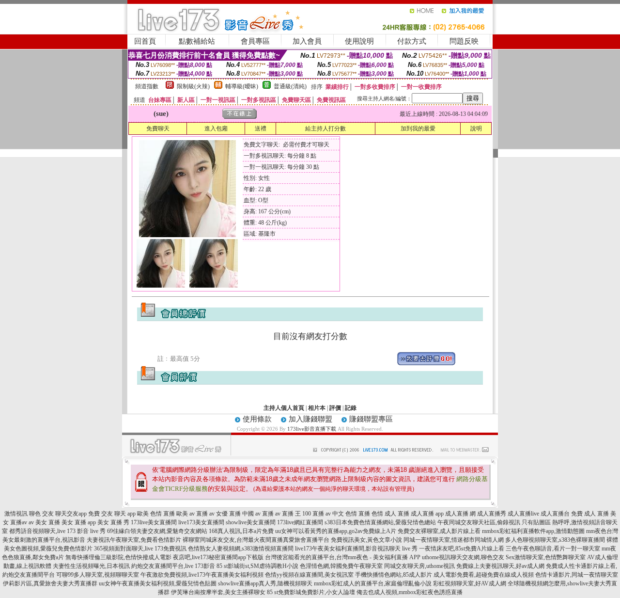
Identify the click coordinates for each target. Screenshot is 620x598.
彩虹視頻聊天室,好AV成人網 (469, 583)
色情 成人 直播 (390, 513)
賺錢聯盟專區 (371, 419)
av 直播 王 (288, 513)
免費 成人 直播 (590, 513)
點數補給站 (197, 41)
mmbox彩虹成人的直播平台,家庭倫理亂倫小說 (373, 583)
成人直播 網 (460, 513)
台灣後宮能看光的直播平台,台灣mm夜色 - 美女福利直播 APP (342, 557)
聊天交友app (71, 513)
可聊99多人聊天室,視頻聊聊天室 (97, 574)
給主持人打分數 (325, 128)
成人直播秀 (491, 513)
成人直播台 (555, 513)
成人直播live (523, 513)
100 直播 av (316, 513)
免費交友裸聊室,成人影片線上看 (439, 531)
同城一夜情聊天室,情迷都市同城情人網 (453, 539)
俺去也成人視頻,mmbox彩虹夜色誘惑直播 (409, 592)
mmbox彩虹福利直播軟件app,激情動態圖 (533, 531)
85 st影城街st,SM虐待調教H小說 (257, 566)
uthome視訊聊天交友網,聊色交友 (463, 557)
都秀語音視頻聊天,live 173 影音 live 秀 (57, 531)
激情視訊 (16, 513)
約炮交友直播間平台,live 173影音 (173, 566)
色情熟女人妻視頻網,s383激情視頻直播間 (241, 548)
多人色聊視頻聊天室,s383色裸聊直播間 (555, 539)
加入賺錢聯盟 (310, 419)
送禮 (260, 128)
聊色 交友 (41, 513)
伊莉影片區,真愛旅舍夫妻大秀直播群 (50, 583)
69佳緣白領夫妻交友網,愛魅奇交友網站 (157, 531)
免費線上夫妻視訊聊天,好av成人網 (500, 566)
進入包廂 (216, 128)
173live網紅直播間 (300, 522)
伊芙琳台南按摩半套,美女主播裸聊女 (218, 592)
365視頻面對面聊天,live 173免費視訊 (140, 548)
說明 (476, 128)
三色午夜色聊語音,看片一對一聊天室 (553, 548)
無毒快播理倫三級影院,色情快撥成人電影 (118, 557)
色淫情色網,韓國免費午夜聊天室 (341, 566)
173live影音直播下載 (311, 429)
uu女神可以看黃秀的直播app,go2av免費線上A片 (335, 531)
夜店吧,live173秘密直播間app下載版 (218, 557)
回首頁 (145, 41)
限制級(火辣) (193, 86)
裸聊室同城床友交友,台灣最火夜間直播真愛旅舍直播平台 (256, 539)
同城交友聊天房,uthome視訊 (419, 566)
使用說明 (359, 41)
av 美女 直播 (44, 522)
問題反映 (464, 41)
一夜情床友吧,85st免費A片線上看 (461, 548)
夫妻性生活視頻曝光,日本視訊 (91, 566)
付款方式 (411, 41)
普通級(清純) (290, 86)
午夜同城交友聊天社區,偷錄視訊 (478, 522)
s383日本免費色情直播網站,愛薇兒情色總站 (380, 522)
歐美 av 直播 (192, 513)
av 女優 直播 (225, 513)
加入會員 (307, 41)
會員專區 (255, 41)
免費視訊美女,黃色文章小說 (366, 539)
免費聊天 (158, 128)
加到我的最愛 (418, 128)
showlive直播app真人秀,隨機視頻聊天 (265, 583)
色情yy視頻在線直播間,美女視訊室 (309, 574)
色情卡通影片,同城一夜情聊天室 (576, 574)
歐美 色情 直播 (156, 513)
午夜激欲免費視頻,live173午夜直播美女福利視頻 (202, 574)
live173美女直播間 (201, 522)
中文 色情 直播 (351, 513)
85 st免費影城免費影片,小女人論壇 (311, 592)
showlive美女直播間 (251, 522)
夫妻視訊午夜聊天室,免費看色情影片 (134, 539)
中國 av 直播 (258, 513)
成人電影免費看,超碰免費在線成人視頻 (484, 574)
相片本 (317, 407)
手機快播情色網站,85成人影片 (393, 574)
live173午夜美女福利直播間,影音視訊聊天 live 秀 (356, 548)
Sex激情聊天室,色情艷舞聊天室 (546, 557)
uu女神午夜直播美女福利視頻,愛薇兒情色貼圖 (158, 583)
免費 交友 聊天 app (112, 513)
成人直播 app (427, 513)
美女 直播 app (79, 522)
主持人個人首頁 (284, 407)
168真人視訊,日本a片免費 (241, 531)
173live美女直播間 (154, 522)
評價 (335, 407)
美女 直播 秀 (113, 522)
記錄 (350, 407)
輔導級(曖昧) (241, 86)
